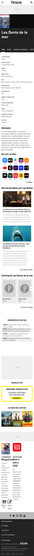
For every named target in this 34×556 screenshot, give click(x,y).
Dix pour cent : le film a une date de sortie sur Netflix (16, 325)
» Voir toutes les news (26, 270)
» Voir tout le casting (26, 307)
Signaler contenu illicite (17, 554)
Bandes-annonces (21, 49)
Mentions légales (5, 554)
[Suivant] (31, 288)
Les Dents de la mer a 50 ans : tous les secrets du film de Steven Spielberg (16, 246)
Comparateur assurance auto (8, 547)
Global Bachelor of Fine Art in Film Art (11, 548)
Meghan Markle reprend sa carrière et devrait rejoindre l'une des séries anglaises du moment (16, 330)
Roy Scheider (5, 82)
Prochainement (6, 521)
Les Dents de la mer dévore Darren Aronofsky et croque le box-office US (17, 210)
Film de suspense (7, 111)
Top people (5, 530)
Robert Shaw (15, 82)
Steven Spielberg (7, 76)
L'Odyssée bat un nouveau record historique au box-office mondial (15, 335)
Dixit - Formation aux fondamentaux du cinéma (13, 550)
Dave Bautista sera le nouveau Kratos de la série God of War (16, 339)
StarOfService (25, 548)
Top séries (4, 526)
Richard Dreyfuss (26, 82)
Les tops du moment (8, 535)
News (9, 49)
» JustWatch (29, 182)
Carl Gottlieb (16, 88)
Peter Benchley (6, 88)
